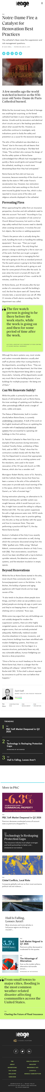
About (12, 1064)
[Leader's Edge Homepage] (22, 1035)
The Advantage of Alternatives (28, 959)
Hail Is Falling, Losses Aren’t (21, 760)
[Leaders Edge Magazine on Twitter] (22, 1051)
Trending (9, 721)
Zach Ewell (8, 47)
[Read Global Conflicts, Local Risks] (22, 865)
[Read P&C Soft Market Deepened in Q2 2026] (22, 802)
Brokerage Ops (32, 1067)
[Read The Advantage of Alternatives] (10, 964)
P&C (3, 14)
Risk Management (26, 705)
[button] (42, 3)
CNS (8, 552)
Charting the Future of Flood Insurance (23, 1014)
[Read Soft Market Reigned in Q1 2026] (10, 945)
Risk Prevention (37, 705)
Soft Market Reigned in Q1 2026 (31, 942)
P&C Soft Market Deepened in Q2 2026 (23, 730)
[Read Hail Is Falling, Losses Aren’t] (22, 903)
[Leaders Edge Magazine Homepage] (22, 4)
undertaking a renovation (12, 421)
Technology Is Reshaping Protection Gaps (24, 745)
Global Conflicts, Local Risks (16, 880)
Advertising (12, 1067)
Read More (18, 697)
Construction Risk (14, 705)
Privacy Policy (30, 1083)
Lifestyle (32, 1070)
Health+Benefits (32, 1061)
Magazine (12, 1074)
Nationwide (21, 749)
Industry (32, 1064)
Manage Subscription (32, 1074)
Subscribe (12, 1077)
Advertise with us (16, 1083)
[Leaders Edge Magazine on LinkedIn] (29, 1051)
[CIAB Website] (22, 1041)
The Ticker (12, 1070)
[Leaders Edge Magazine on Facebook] (16, 1051)
